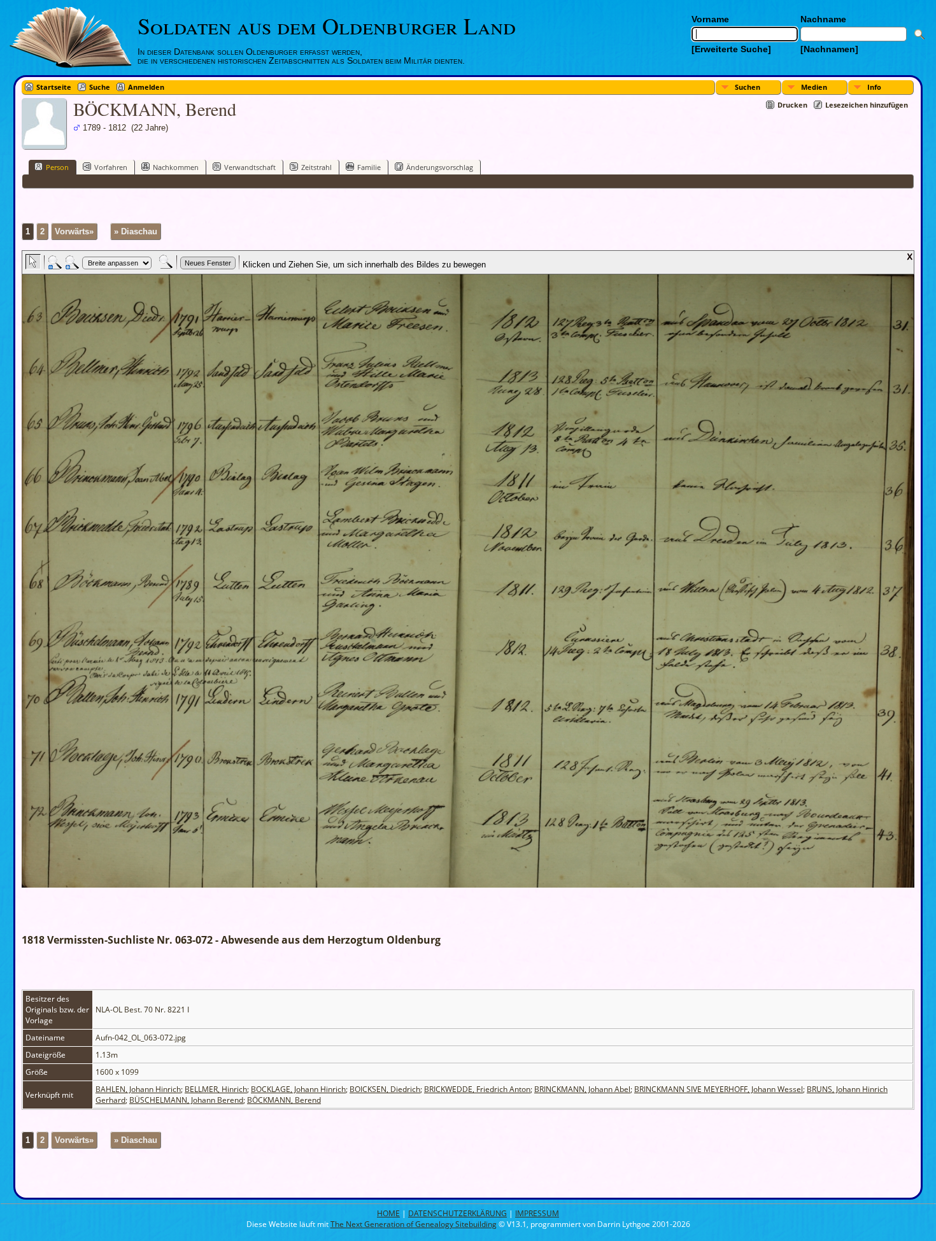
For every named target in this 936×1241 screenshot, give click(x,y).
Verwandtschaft (250, 167)
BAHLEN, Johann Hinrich (138, 1089)
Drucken (792, 105)
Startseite (53, 87)
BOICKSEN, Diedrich (385, 1089)
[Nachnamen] (829, 49)
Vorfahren (110, 167)
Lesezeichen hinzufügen (866, 105)
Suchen (747, 87)
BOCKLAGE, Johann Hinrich (298, 1089)
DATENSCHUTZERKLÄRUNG (457, 1213)
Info (874, 87)
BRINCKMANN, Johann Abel (582, 1089)
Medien (814, 87)
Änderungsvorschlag (439, 167)
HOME (388, 1213)
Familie (369, 167)
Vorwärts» (74, 231)
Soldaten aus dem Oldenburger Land (327, 25)
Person (57, 167)
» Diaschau (135, 231)
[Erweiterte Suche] (731, 49)
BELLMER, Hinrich (216, 1089)
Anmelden (146, 87)
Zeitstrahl (316, 167)
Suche (99, 87)
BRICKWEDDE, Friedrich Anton (477, 1089)
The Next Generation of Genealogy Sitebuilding (413, 1224)
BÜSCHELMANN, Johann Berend (186, 1100)
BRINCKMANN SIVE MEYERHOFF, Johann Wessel (718, 1089)
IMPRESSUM (537, 1213)
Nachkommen (176, 167)
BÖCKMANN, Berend (284, 1100)
